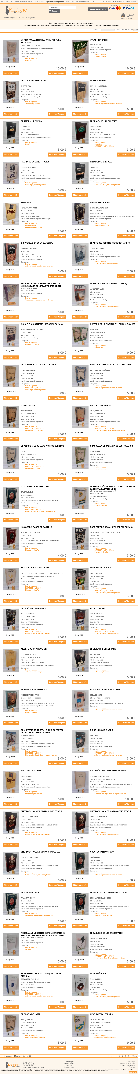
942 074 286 (40, 1)
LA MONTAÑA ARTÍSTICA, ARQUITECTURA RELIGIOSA (44, 41)
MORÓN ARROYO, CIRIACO (99, 776)
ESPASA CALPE (100, 333)
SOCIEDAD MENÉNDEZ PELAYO (105, 779)
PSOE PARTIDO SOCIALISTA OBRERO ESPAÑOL (113, 528)
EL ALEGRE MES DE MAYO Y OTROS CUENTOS (44, 447)
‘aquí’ (107, 1070)
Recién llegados (10, 18)
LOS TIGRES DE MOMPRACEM (44, 487)
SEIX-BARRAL (100, 211)
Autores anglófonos (32, 103)
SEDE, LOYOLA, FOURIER (113, 1015)
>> (131, 1056)
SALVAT (29, 211)
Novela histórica (31, 712)
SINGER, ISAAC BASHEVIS (99, 208)
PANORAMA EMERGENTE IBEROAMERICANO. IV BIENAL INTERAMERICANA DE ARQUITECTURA (44, 934)
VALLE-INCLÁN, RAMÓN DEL (100, 370)
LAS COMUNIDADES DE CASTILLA (44, 528)
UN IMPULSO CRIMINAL (113, 163)
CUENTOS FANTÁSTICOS (113, 853)
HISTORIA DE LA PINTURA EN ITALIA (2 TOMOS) (113, 325)
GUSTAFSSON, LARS (28, 654)
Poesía (27, 144)
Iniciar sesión (119, 1)
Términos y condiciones (127, 1065)
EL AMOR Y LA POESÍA (44, 122)
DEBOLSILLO (100, 657)
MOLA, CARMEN (96, 979)
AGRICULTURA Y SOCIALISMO (44, 568)
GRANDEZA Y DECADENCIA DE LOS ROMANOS (113, 447)
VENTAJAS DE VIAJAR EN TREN (113, 690)
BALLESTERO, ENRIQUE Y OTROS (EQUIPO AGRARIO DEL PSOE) (43, 573)
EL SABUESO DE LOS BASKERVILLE (113, 934)
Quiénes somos (69, 1063)
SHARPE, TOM (26, 86)
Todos (21, 18)
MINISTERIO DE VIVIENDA (35, 937)
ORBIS (29, 820)
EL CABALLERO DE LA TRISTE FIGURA (44, 365)
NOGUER (98, 44)
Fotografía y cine (31, 225)
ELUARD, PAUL (26, 127)
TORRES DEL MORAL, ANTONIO (32, 330)
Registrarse (132, 1)
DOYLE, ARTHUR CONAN (29, 817)
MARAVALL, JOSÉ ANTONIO (30, 533)
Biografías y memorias (33, 227)
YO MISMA (44, 203)
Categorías (30, 18)
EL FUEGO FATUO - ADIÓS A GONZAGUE (113, 893)
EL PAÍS (98, 941)
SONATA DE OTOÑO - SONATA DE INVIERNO (113, 365)
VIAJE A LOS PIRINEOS (113, 406)
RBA (28, 89)
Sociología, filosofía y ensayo (35, 185)
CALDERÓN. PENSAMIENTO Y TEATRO (113, 771)
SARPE (98, 130)
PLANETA (99, 982)
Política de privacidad (127, 1063)
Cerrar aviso (132, 1072)
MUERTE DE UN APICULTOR (44, 650)
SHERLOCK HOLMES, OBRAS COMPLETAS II (113, 812)
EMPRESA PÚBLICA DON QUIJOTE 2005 (39, 982)
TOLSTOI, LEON (26, 411)
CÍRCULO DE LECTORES (34, 657)
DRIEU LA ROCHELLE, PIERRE (100, 898)
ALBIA (98, 535)
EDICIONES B (100, 576)
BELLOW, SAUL (95, 654)
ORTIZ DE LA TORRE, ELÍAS (30, 45)
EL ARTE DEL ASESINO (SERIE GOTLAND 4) (113, 244)
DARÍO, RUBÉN (95, 857)
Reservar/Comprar (57, 73)
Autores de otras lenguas (34, 430)
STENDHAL (94, 330)
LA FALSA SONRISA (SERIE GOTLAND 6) (113, 284)
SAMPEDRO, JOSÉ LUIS (98, 86)
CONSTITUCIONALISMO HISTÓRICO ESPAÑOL (44, 325)
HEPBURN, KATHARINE (29, 208)
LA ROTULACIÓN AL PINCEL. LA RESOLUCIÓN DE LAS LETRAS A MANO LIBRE (113, 487)
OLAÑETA (30, 738)
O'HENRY (24, 451)
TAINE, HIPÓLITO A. (97, 411)
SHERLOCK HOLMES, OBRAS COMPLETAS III (44, 812)
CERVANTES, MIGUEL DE (29, 979)
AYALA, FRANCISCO (28, 898)
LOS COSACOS (44, 406)
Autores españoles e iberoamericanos (108, 103)
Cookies (132, 1067)
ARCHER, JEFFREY (27, 614)
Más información (11, 73)
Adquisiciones (69, 1067)
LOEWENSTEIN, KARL (28, 167)
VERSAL (98, 170)
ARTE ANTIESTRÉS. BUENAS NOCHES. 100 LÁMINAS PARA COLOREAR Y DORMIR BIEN (44, 284)
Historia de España (32, 344)
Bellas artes (98, 347)
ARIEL (28, 170)
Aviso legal (131, 1062)
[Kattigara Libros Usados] (16, 10)
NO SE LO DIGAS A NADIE (113, 731)
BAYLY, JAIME (94, 735)
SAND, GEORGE (26, 776)
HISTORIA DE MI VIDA (44, 771)
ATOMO (29, 333)
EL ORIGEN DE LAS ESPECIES (113, 122)
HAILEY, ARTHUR (96, 573)
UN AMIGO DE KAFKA (113, 203)
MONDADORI (31, 617)
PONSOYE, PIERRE (27, 735)
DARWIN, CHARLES (97, 127)
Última (135, 1056)
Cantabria (28, 60)
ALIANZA (29, 495)
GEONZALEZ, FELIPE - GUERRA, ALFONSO (105, 533)
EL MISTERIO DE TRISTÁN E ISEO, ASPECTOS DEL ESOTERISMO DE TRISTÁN (44, 731)
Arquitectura (29, 949)
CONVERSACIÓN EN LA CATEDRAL (44, 244)
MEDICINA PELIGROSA (113, 568)
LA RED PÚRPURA (113, 974)
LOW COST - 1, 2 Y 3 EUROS (104, 146)
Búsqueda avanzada (98, 9)
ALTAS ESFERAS (113, 609)
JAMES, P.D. (94, 167)
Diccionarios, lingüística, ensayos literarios (41, 755)
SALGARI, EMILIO (27, 492)
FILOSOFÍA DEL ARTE (44, 1015)
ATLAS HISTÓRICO (113, 41)
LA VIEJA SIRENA (113, 81)
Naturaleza (98, 144)
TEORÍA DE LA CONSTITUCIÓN (44, 163)
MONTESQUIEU (95, 451)
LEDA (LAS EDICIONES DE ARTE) (106, 491)
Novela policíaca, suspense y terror (107, 185)
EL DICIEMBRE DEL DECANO (113, 650)
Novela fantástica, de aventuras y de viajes (109, 430)
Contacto (108, 1)
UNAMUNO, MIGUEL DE (29, 370)
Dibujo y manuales (100, 505)
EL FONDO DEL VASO (44, 893)
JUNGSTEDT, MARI (97, 248)
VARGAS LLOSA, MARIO (29, 248)
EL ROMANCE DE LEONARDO (44, 690)
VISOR (29, 130)
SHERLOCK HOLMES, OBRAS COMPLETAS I (44, 853)
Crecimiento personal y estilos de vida (39, 300)
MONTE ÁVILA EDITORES (103, 1023)
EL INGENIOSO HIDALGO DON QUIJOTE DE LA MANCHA (44, 974)
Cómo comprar (69, 1062)
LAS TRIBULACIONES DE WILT (44, 81)
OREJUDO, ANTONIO (97, 695)
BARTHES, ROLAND (97, 1020)
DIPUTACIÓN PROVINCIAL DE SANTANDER (40, 48)
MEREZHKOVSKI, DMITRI (30, 695)
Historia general (100, 56)
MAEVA (98, 251)
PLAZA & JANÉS (32, 288)
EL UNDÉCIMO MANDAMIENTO (44, 609)
